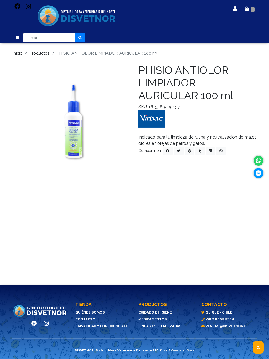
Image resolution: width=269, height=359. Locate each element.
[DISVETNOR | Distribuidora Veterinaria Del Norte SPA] (76, 16)
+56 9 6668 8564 (219, 319)
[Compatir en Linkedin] (210, 151)
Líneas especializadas (160, 326)
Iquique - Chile (218, 312)
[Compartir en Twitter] (179, 151)
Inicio (18, 53)
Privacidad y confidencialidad (103, 326)
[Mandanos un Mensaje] (258, 173)
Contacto (85, 319)
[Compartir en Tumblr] (200, 151)
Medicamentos (152, 319)
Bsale (190, 350)
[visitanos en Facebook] (17, 6)
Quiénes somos (90, 312)
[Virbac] (151, 118)
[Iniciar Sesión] (235, 8)
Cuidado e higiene (155, 312)
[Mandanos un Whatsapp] (258, 160)
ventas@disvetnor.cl (227, 326)
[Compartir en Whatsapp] (221, 151)
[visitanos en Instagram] (28, 6)
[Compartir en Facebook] (168, 151)
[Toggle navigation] (17, 37)
